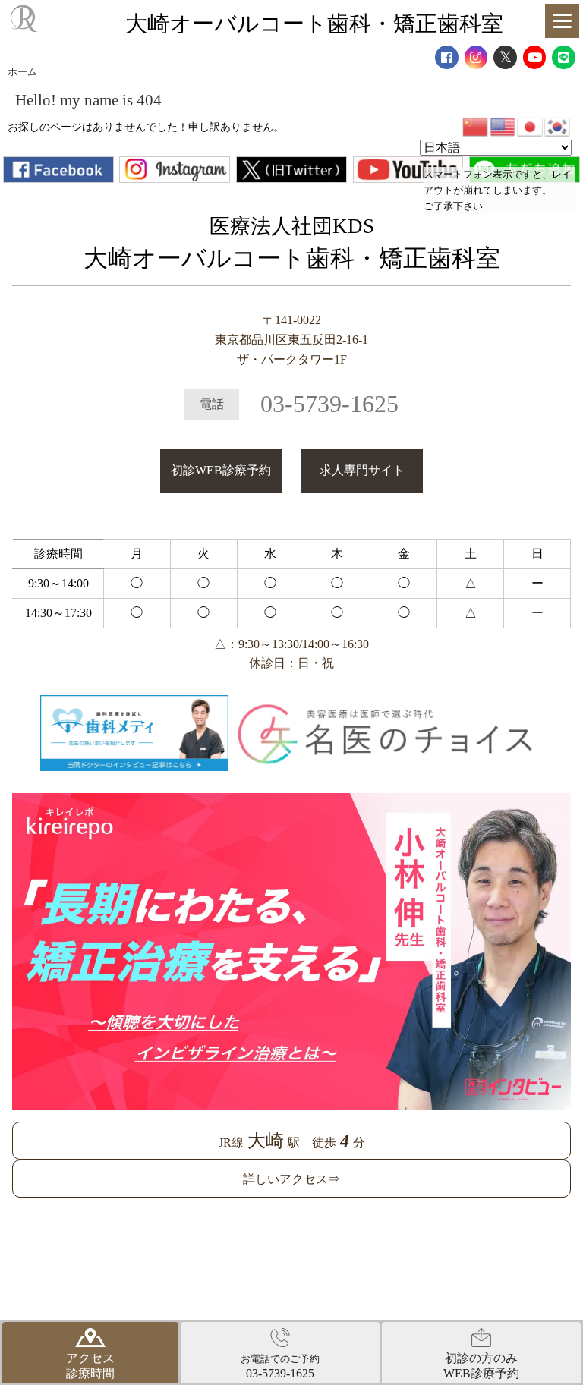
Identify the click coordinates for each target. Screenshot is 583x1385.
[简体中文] (476, 125)
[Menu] (562, 21)
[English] (503, 125)
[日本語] (530, 125)
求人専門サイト (362, 470)
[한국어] (558, 125)
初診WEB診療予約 (221, 470)
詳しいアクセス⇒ (291, 1179)
